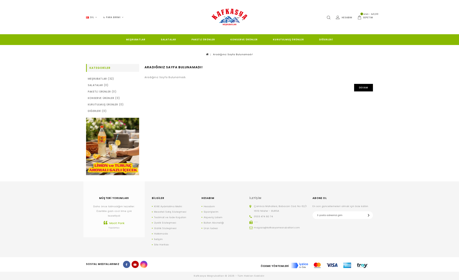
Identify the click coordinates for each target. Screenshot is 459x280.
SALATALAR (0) (98, 85)
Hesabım (209, 206)
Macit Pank (117, 223)
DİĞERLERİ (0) (97, 111)
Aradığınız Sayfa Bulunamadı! (233, 54)
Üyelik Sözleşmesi (165, 222)
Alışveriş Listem (213, 217)
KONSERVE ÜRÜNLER (244, 39)
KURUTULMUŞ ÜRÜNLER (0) (106, 104)
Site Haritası (161, 244)
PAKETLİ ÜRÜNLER (203, 39)
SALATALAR (168, 39)
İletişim (158, 239)
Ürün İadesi (211, 228)
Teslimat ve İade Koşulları (170, 217)
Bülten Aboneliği (214, 222)
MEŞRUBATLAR (135, 39)
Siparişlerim (211, 211)
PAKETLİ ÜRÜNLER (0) (102, 91)
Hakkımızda (161, 233)
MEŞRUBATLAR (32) (101, 78)
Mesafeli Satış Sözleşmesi (170, 211)
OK (369, 215)
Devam (363, 87)
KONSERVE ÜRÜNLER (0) (104, 98)
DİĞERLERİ (326, 39)
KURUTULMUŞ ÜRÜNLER (288, 39)
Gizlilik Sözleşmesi (165, 228)
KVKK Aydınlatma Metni (168, 206)
